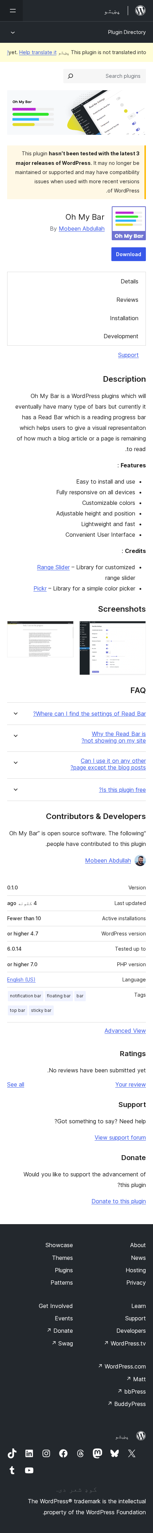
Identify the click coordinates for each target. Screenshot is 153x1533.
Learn (138, 1305)
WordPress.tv (125, 1343)
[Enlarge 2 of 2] (64, 630)
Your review (130, 1084)
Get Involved (56, 1305)
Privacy (136, 1282)
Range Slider (53, 567)
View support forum (120, 1137)
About (138, 1245)
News (138, 1257)
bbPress (131, 1391)
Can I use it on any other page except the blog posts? (108, 764)
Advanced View (125, 1030)
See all (15, 1084)
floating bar (59, 995)
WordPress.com (121, 1366)
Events (64, 1318)
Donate (59, 1330)
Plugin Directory (127, 32)
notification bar (25, 995)
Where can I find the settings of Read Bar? (89, 713)
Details (129, 281)
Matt (136, 1379)
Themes (62, 1257)
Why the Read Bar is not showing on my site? (113, 737)
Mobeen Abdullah (82, 228)
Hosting (136, 1270)
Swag (62, 1343)
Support (128, 354)
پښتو (122, 1436)
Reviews (127, 299)
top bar (17, 1010)
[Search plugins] (70, 76)
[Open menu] (11, 10)
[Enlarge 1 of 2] (136, 630)
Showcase (59, 1245)
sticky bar (41, 1010)
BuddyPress (126, 1403)
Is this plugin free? (122, 789)
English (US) (21, 979)
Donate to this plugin (118, 1201)
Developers (131, 1330)
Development (121, 336)
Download (128, 254)
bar (80, 995)
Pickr (40, 588)
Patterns (62, 1282)
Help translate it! (32, 52)
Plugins (64, 1270)
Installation (124, 318)
